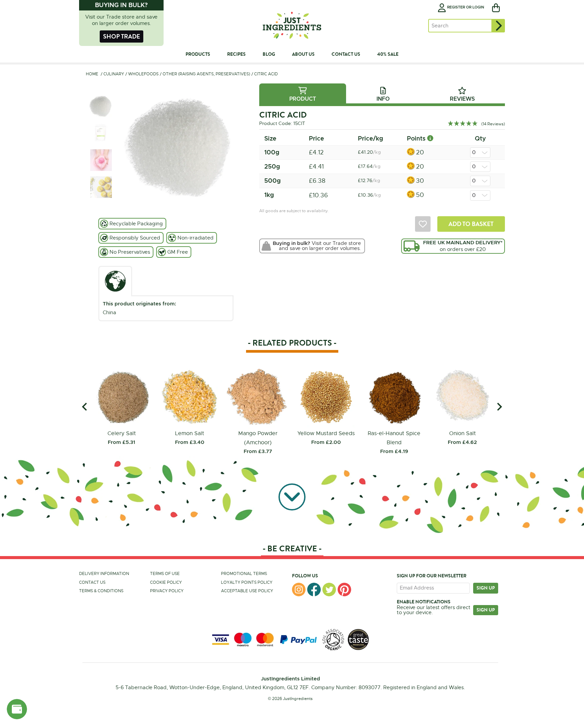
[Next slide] (499, 406)
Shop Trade (121, 36)
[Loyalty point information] (430, 138)
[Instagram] (299, 589)
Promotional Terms (244, 573)
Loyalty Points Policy (246, 582)
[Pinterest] (344, 589)
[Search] (498, 25)
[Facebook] (314, 589)
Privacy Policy (167, 591)
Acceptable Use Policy (247, 591)
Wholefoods (143, 74)
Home (92, 74)
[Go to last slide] (85, 406)
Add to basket (470, 224)
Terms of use (165, 573)
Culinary (113, 74)
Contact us (92, 582)
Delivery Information (104, 573)
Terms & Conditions (101, 591)
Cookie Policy (166, 582)
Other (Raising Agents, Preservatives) (206, 74)
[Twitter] (329, 589)
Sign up (486, 587)
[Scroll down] (292, 497)
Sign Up (486, 609)
